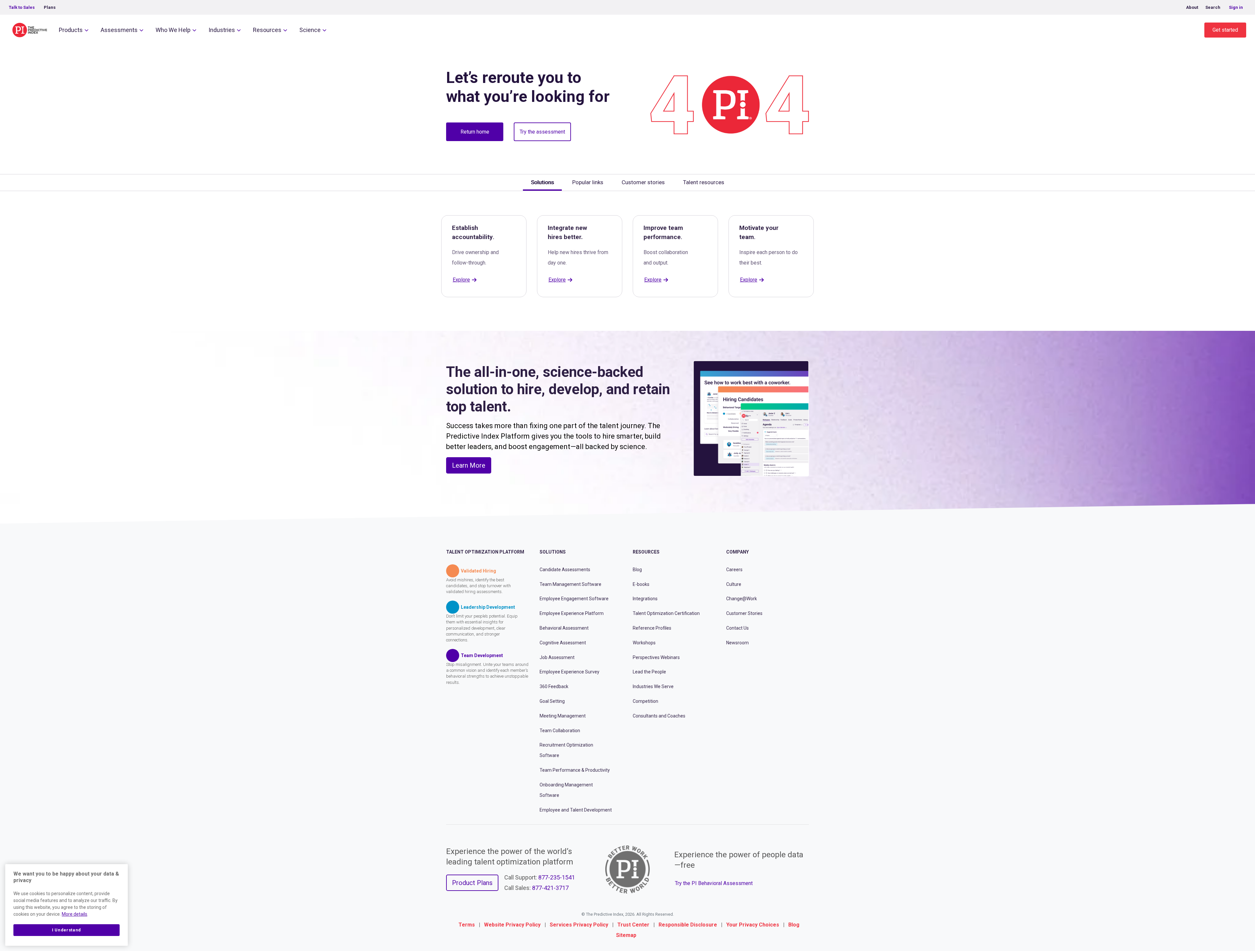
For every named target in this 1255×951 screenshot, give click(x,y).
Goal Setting (552, 701)
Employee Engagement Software (574, 598)
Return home (474, 132)
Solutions (553, 552)
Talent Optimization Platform (485, 552)
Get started (1225, 30)
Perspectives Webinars (656, 657)
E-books (641, 584)
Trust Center (633, 925)
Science (310, 29)
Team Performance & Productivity (575, 770)
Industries (222, 29)
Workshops (644, 642)
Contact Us (737, 628)
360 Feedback (554, 686)
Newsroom (737, 642)
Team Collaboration (560, 730)
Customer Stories (744, 613)
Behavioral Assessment (564, 628)
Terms (467, 925)
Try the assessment (542, 132)
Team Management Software (570, 584)
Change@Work (741, 598)
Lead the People (649, 671)
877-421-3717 (550, 887)
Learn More (468, 465)
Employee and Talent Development (576, 810)
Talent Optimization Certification (666, 613)
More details (74, 914)
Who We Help (173, 29)
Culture (733, 584)
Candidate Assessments (565, 569)
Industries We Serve (653, 686)
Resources (267, 29)
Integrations (645, 598)
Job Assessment (557, 657)
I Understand (66, 929)
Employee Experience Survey (569, 671)
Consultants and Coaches (659, 715)
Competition (645, 701)
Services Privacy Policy (579, 925)
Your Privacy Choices (752, 925)
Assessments (119, 29)
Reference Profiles (652, 628)
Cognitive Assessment (563, 642)
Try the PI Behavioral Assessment (714, 883)
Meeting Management (563, 715)
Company (737, 552)
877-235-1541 (556, 877)
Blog (637, 569)
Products (71, 29)
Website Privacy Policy (512, 925)
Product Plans (472, 883)
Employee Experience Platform (572, 613)
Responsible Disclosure (688, 925)
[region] (66, 905)
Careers (734, 569)
